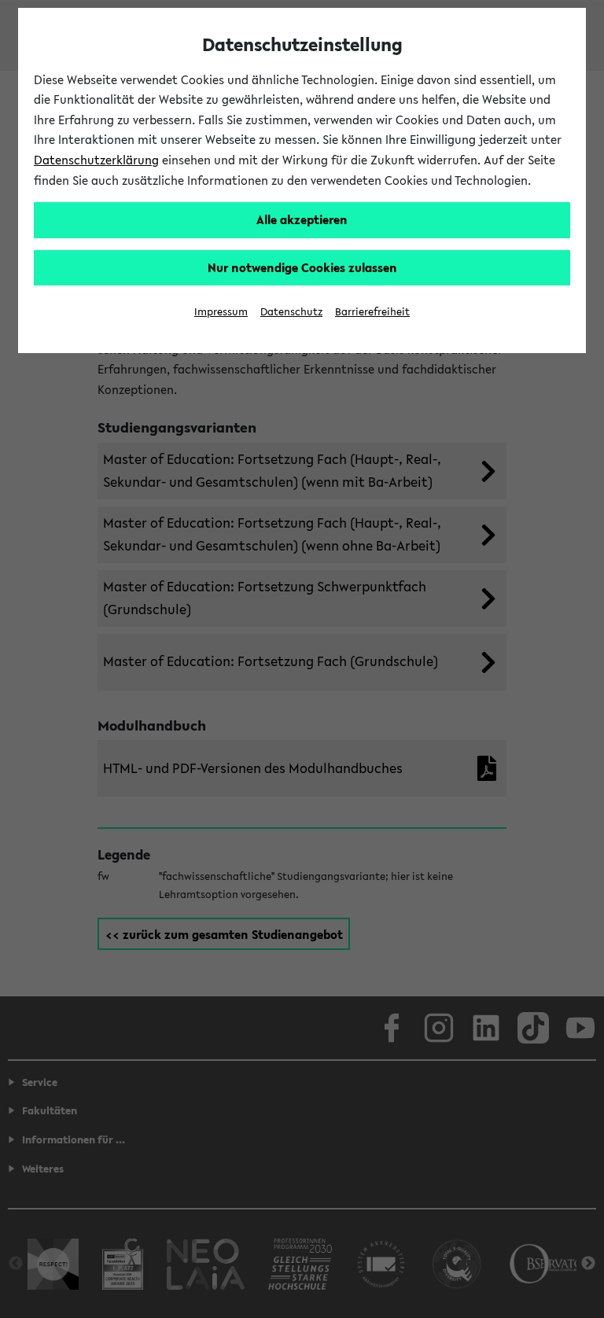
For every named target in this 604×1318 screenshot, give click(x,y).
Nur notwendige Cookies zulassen (302, 267)
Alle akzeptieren (302, 219)
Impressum (221, 311)
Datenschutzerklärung (96, 159)
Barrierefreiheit (372, 311)
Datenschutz (291, 311)
